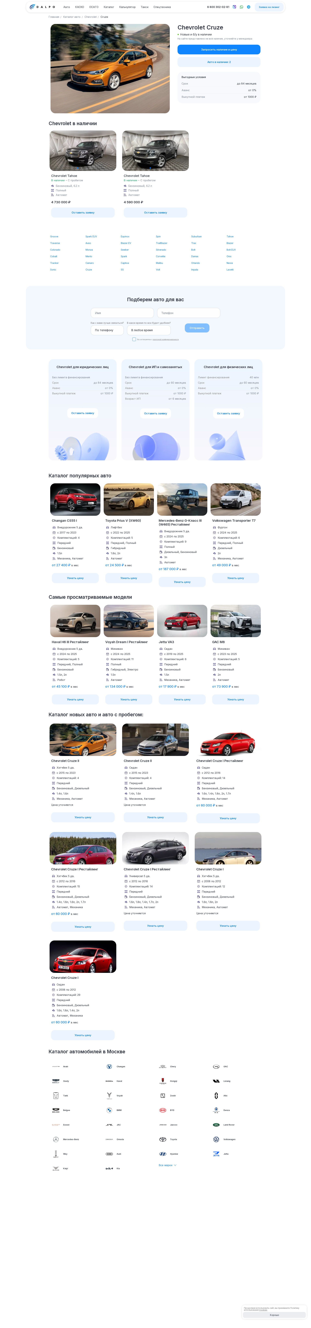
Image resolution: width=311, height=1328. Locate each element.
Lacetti (230, 269)
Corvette (160, 256)
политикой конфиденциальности (166, 339)
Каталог (109, 7)
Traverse (55, 243)
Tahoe (230, 236)
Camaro (90, 263)
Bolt (193, 249)
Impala (194, 269)
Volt (158, 269)
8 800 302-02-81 (218, 7)
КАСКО (79, 7)
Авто (66, 7)
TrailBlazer (161, 243)
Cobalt (53, 256)
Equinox (125, 236)
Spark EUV (91, 236)
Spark (124, 256)
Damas (194, 256)
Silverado (161, 249)
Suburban (196, 236)
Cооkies (263, 1310)
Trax (193, 243)
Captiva (125, 263)
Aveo (88, 243)
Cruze (89, 269)
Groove (54, 236)
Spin (158, 236)
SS (122, 269)
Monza (89, 249)
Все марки (165, 1165)
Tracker (54, 263)
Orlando (195, 263)
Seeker (125, 249)
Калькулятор (127, 7)
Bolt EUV (231, 249)
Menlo (89, 256)
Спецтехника (162, 7)
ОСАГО (93, 7)
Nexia (230, 263)
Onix (229, 256)
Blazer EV (126, 243)
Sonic (53, 269)
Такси (144, 7)
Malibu (159, 263)
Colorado (55, 249)
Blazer (230, 243)
